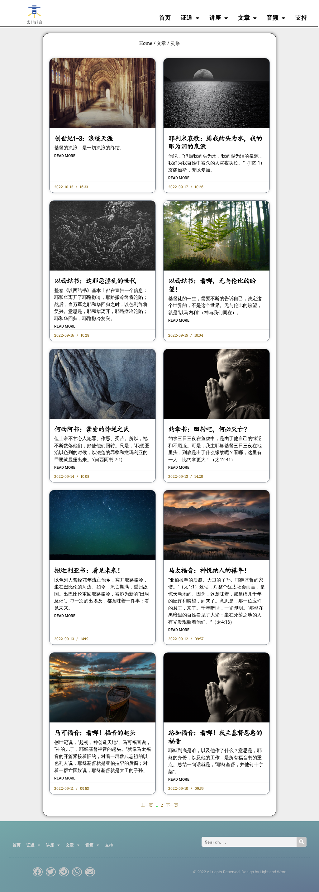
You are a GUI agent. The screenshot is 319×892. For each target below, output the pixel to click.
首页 (165, 17)
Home (145, 43)
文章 (244, 17)
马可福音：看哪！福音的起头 (95, 732)
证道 (187, 17)
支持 (301, 17)
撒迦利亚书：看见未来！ (88, 570)
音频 (273, 17)
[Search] (302, 842)
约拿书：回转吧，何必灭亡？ (209, 429)
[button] (38, 871)
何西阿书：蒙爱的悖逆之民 (91, 429)
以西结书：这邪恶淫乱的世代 (95, 280)
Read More (64, 156)
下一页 (172, 805)
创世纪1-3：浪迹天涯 (83, 138)
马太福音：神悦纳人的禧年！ (209, 570)
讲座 (215, 17)
